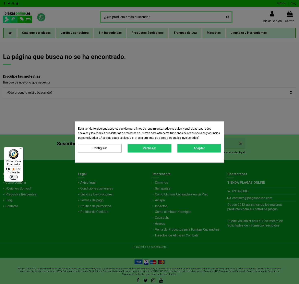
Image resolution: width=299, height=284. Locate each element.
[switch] (14, 177)
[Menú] (20, 149)
